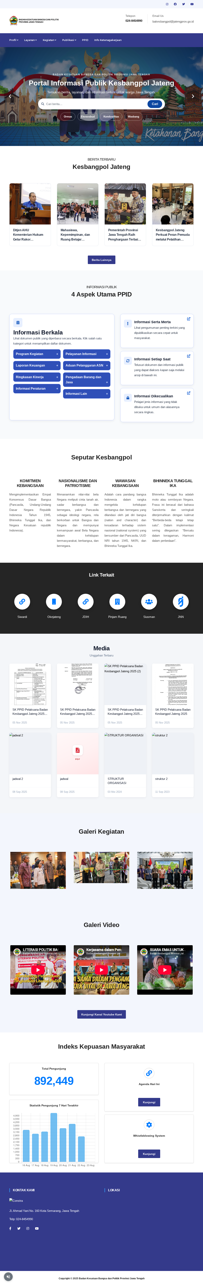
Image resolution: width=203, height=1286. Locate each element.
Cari (155, 104)
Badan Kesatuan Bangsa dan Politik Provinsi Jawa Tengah (112, 1278)
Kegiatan (49, 40)
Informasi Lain (76, 393)
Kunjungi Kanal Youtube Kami (101, 1014)
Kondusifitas (111, 116)
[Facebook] (10, 1228)
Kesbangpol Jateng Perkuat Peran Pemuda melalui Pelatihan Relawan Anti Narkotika (173, 235)
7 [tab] (119, 140)
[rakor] (38, 870)
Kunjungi (149, 1102)
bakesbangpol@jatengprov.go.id (173, 21)
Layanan (29, 40)
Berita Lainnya (101, 259)
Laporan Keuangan (30, 365)
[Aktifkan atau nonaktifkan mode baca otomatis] (8, 1276)
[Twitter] (19, 1228)
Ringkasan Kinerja (30, 377)
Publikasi (68, 40)
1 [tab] (84, 140)
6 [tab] (113, 140)
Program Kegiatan (29, 354)
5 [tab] (107, 140)
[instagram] (167, 4)
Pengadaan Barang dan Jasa (83, 379)
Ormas (68, 116)
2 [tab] (90, 140)
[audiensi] (165, 870)
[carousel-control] (10, 96)
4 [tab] (101, 140)
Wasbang (133, 116)
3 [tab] (96, 140)
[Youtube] (37, 1228)
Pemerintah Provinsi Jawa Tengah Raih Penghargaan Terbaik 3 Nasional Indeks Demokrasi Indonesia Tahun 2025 (125, 235)
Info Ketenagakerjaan (108, 40)
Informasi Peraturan (31, 388)
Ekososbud (88, 116)
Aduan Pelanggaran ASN (84, 365)
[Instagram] (28, 1228)
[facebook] (175, 4)
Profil (13, 40)
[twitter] (184, 4)
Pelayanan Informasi (81, 354)
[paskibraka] (101, 867)
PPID (85, 40)
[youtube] (192, 4)
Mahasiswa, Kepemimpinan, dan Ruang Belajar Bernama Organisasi (76, 235)
